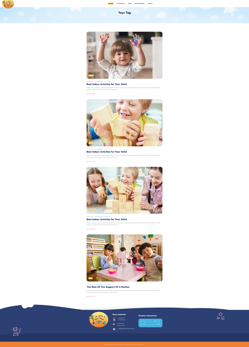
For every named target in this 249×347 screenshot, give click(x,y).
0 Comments (107, 81)
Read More (90, 94)
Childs (91, 75)
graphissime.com (141, 344)
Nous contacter (119, 314)
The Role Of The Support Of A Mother (108, 287)
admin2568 (99, 81)
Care (90, 278)
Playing (91, 210)
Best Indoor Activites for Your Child (107, 84)
